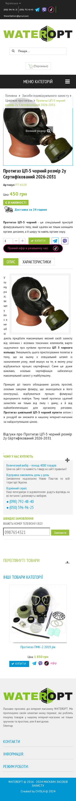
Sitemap (8, 726)
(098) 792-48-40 (22, 501)
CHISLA (40, 791)
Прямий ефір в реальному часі (28, 248)
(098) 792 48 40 (26, 9)
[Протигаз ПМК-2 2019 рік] (38, 613)
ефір (53, 663)
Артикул (9, 185)
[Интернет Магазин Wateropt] (38, 31)
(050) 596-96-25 (22, 507)
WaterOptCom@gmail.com (16, 16)
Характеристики (37, 262)
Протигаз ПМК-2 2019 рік (38, 647)
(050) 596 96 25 (10, 9)
